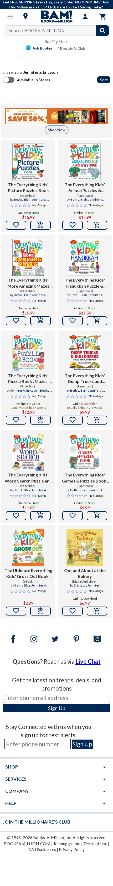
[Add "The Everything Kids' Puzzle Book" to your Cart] (40, 420)
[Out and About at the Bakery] (85, 548)
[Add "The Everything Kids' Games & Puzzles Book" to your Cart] (97, 515)
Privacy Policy (72, 849)
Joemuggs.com (66, 843)
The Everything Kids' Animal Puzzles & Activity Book (85, 188)
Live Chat (88, 661)
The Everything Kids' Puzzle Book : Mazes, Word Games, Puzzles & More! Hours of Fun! (28, 379)
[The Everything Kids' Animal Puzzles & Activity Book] (85, 162)
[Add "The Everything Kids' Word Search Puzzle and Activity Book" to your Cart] (40, 515)
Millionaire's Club (71, 48)
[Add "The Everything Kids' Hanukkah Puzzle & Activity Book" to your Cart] (97, 320)
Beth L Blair (22, 585)
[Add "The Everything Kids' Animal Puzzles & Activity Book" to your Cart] (97, 225)
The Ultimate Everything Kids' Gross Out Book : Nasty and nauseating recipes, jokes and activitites (28, 573)
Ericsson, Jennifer (86, 585)
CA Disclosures (42, 849)
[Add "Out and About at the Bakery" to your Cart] (97, 611)
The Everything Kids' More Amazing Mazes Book (28, 283)
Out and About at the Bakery (85, 573)
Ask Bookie (42, 48)
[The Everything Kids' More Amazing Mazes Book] (28, 257)
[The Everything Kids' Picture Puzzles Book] (28, 162)
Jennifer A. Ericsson (25, 390)
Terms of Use (95, 843)
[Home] (56, 17)
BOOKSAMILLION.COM (27, 843)
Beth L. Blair (22, 199)
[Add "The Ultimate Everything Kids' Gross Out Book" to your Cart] (40, 611)
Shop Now (56, 129)
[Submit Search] (102, 30)
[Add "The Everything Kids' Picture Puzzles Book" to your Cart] (40, 225)
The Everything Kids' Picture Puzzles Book (28, 187)
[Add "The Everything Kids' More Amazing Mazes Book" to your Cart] (40, 320)
